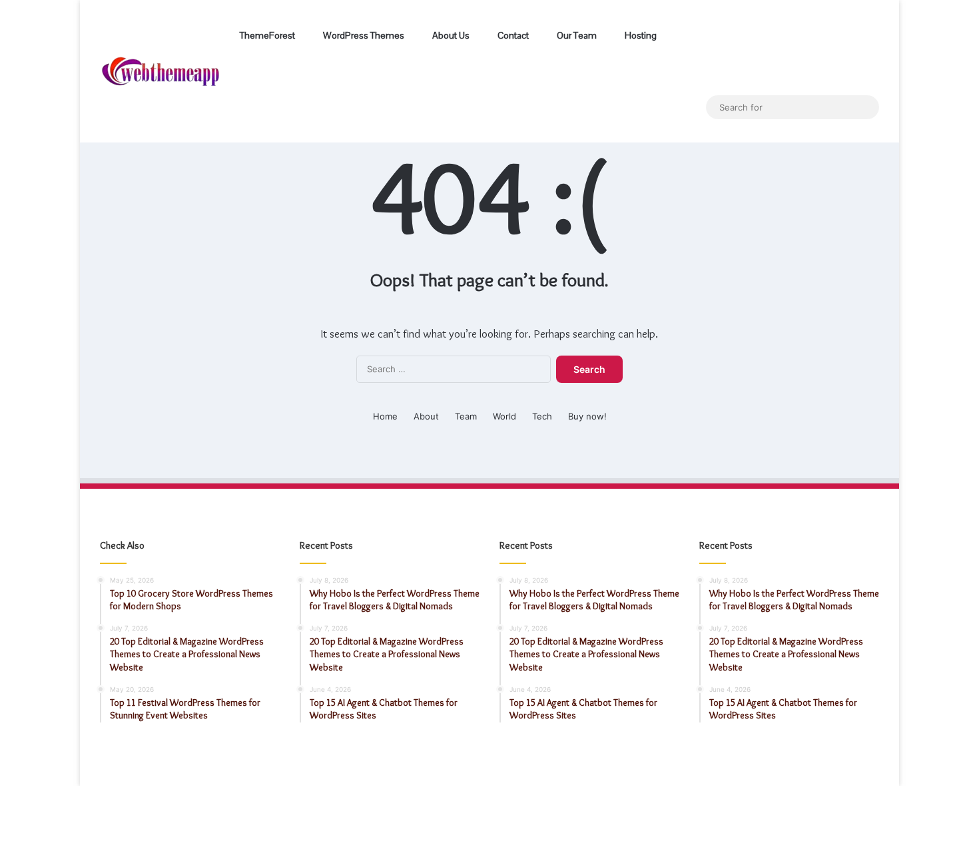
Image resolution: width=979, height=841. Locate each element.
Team (466, 416)
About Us (450, 35)
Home (385, 416)
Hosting (640, 35)
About (426, 416)
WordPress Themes (362, 35)
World (504, 416)
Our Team (576, 35)
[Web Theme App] (160, 71)
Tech (542, 416)
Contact (512, 35)
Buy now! (587, 416)
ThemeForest (266, 35)
